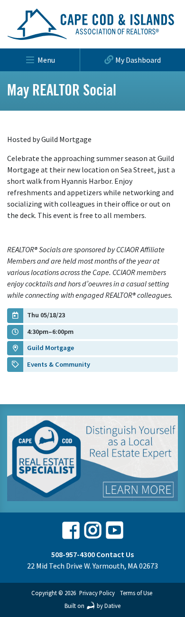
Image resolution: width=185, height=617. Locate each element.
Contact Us (115, 554)
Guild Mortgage (50, 347)
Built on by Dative (92, 605)
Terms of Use (136, 593)
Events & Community (58, 364)
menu (46, 60)
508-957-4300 (73, 554)
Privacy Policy (97, 593)
